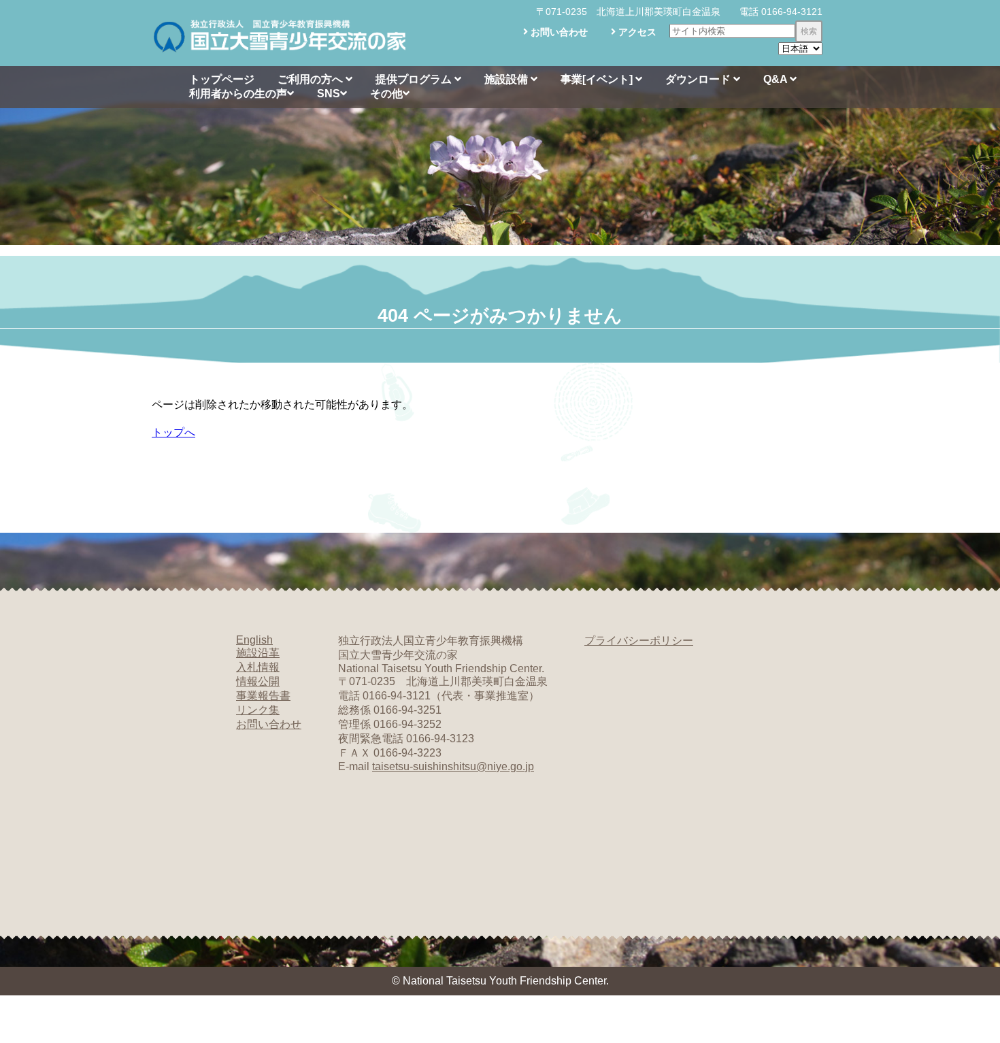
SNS (328, 93)
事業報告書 (263, 695)
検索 (809, 31)
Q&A (776, 79)
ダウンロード (699, 79)
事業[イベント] (598, 79)
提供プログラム (415, 79)
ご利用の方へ (312, 79)
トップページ (221, 79)
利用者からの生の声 (238, 93)
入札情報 (258, 667)
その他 (386, 93)
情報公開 (258, 681)
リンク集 (258, 710)
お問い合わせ (558, 32)
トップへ (173, 432)
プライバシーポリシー (638, 640)
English (254, 640)
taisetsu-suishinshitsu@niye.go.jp (453, 766)
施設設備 (507, 79)
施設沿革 (258, 653)
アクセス (636, 32)
